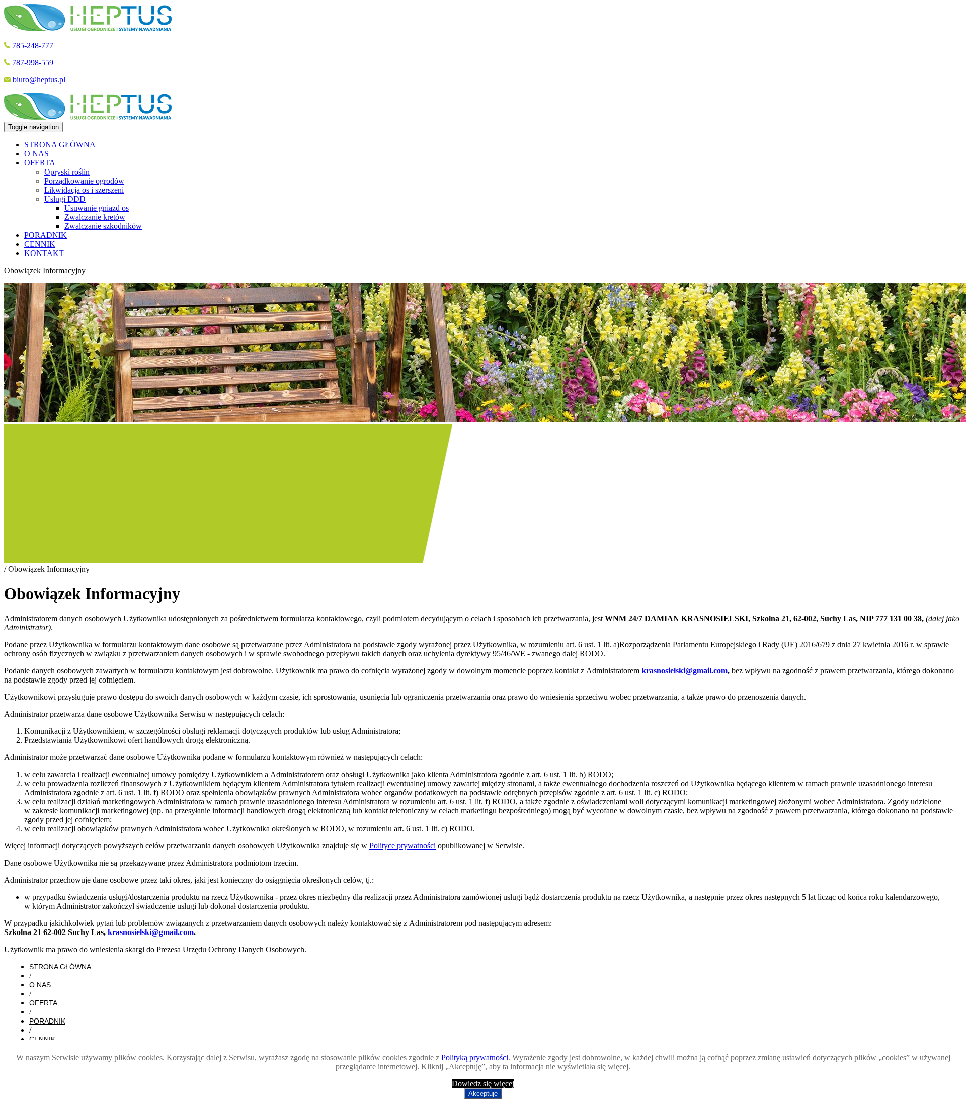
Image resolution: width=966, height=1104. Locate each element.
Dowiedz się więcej (483, 1083)
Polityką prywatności (474, 1057)
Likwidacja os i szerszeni (84, 190)
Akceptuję (483, 1093)
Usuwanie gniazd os (96, 208)
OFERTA (39, 162)
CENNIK (39, 244)
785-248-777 (32, 45)
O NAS (36, 153)
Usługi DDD (65, 199)
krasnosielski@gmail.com (684, 670)
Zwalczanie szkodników (103, 226)
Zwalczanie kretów (94, 217)
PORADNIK (45, 235)
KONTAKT (44, 253)
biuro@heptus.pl (39, 79)
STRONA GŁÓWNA (60, 144)
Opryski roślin (67, 171)
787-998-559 (32, 62)
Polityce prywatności (402, 845)
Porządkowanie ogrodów (84, 181)
